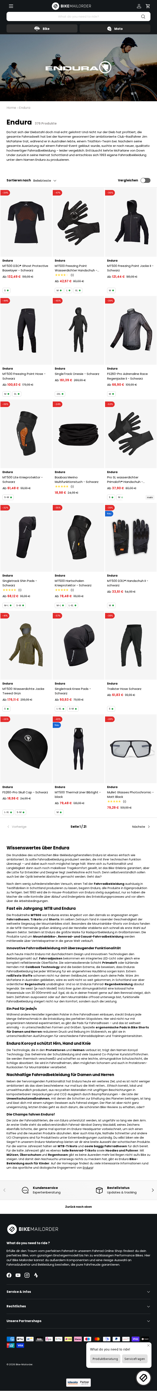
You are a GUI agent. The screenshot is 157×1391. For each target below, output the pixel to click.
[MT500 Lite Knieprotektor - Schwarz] (26, 433)
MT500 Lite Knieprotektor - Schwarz (22, 479)
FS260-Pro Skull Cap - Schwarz (25, 792)
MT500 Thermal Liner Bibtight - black (78, 794)
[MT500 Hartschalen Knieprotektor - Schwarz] (78, 537)
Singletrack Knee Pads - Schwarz (73, 691)
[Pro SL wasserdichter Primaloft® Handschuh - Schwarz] (131, 433)
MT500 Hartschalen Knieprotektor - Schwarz (73, 583)
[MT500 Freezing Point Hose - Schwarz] (26, 330)
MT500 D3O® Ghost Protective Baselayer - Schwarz (25, 268)
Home (11, 107)
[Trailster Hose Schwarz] (131, 645)
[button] (148, 6)
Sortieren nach (19, 180)
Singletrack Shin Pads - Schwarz (19, 583)
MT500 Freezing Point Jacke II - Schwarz (130, 268)
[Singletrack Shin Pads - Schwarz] (26, 537)
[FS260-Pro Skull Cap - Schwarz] (26, 748)
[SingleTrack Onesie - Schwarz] (78, 330)
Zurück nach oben (78, 1207)
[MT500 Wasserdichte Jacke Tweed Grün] (26, 645)
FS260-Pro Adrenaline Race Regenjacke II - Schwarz (127, 376)
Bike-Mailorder (24, 1364)
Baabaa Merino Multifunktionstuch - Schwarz (77, 479)
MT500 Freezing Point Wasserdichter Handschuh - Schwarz (76, 268)
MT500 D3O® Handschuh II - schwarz (127, 583)
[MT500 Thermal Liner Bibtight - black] (78, 748)
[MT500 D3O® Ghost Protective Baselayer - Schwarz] (26, 222)
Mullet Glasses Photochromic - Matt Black (130, 794)
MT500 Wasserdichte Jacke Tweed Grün (23, 691)
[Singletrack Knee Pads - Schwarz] (78, 645)
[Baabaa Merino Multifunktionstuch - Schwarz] (78, 433)
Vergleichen (128, 180)
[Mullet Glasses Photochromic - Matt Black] (131, 748)
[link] (31, 826)
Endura (24, 107)
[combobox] (78, 16)
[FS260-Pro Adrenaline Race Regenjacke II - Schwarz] (131, 330)
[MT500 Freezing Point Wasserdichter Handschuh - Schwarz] (78, 222)
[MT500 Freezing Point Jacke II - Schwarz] (131, 222)
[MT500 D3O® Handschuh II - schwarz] (131, 537)
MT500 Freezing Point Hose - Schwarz (24, 376)
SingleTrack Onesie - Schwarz (77, 374)
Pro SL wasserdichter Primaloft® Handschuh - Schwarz (125, 479)
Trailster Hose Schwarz (124, 689)
